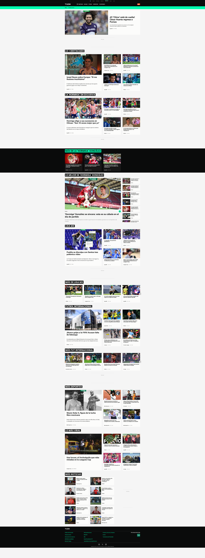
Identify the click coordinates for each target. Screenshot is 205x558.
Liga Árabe (106, 325)
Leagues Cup (106, 70)
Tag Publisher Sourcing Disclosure (90, 541)
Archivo (104, 534)
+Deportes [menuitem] (95, 4)
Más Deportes (106, 406)
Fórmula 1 (125, 406)
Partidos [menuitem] (80, 4)
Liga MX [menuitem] (85, 4)
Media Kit (85, 534)
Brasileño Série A (69, 369)
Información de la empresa (70, 536)
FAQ (84, 536)
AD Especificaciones (88, 532)
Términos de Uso (68, 534)
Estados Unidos (79, 493)
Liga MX (68, 89)
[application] (93, 193)
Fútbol (124, 89)
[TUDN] (68, 4)
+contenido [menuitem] (102, 4)
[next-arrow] (140, 294)
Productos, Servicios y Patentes (109, 532)
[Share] (120, 211)
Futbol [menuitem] (90, 4)
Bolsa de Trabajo (68, 541)
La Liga (124, 369)
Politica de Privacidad (69, 532)
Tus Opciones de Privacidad (108, 536)
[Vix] (138, 4)
